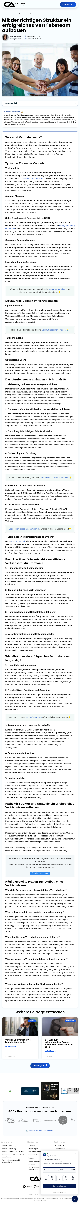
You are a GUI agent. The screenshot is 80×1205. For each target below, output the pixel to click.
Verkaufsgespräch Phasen (54, 330)
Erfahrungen (33, 1148)
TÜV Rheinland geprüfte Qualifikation (38, 1168)
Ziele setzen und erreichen (32, 178)
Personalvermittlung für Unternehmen (11, 1161)
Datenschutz (60, 1148)
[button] (40, 4)
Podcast (32, 1164)
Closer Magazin (34, 1161)
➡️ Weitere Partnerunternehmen (40, 1130)
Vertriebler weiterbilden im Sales (54, 477)
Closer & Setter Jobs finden (13, 1152)
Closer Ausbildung (9, 1145)
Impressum (59, 1145)
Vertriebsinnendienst (58, 289)
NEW (10, 13)
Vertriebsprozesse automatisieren (24, 529)
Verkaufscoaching (34, 717)
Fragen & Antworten (36, 1155)
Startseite (4, 13)
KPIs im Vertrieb (18, 541)
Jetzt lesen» (10, 1046)
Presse (31, 1158)
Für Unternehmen (35, 1152)
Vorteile (32, 1145)
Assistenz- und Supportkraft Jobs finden (13, 1156)
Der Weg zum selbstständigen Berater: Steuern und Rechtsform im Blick (58, 1043)
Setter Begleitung (9, 1148)
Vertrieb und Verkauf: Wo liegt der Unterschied (18, 1041)
